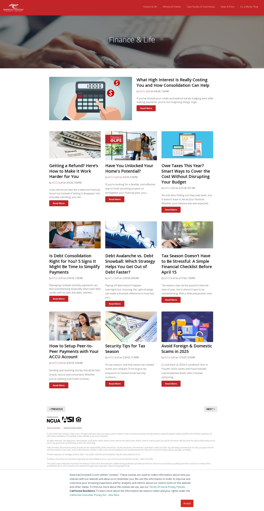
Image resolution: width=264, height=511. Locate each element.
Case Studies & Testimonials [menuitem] (201, 6)
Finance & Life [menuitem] (150, 6)
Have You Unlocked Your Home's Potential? (129, 168)
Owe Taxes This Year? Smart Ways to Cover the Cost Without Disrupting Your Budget (185, 174)
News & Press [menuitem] (227, 6)
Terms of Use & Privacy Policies (167, 487)
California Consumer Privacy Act (88, 495)
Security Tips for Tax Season (125, 348)
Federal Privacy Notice (73, 427)
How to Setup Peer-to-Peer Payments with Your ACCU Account (74, 351)
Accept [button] (187, 503)
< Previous (56, 409)
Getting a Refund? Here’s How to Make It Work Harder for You (73, 171)
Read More (146, 108)
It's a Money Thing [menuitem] (249, 6)
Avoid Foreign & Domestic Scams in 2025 (186, 348)
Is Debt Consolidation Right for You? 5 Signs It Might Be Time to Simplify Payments (74, 264)
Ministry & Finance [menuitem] (172, 6)
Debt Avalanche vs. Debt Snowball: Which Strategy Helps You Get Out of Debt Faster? (130, 264)
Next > (211, 409)
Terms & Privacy (53, 427)
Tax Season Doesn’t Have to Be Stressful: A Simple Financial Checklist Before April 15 (186, 264)
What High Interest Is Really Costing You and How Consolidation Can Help (173, 82)
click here (113, 495)
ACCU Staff (144, 91)
